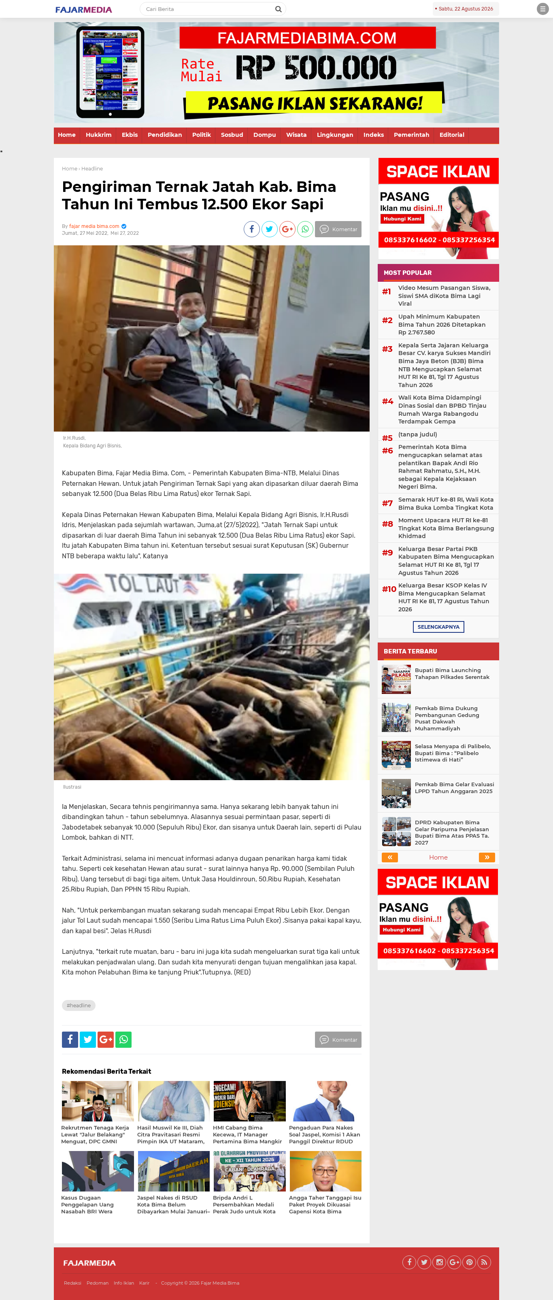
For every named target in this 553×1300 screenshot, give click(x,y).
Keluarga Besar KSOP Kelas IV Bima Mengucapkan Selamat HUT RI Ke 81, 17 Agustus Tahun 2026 (443, 597)
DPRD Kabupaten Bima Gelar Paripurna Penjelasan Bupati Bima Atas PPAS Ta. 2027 (452, 832)
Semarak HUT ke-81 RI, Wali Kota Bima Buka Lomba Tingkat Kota (446, 503)
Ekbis (130, 134)
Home (67, 134)
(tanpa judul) (417, 434)
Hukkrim (99, 134)
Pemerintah (412, 134)
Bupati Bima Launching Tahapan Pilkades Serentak (452, 673)
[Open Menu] (543, 9)
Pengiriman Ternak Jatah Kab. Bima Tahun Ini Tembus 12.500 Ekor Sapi (199, 195)
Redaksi (72, 1283)
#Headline (79, 1005)
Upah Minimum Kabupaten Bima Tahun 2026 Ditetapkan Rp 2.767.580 (442, 324)
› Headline (91, 169)
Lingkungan (335, 134)
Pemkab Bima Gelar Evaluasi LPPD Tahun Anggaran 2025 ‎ (454, 787)
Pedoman (97, 1283)
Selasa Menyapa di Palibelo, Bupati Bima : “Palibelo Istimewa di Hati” (453, 753)
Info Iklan (124, 1283)
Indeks (374, 134)
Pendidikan (165, 134)
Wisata (296, 134)
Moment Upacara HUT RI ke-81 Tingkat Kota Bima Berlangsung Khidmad (446, 528)
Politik (201, 134)
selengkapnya (438, 627)
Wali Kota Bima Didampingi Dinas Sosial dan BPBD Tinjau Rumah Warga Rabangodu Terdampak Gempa (442, 409)
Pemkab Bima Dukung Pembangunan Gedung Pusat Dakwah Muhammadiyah (447, 718)
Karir (144, 1283)
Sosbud (232, 134)
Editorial (452, 134)
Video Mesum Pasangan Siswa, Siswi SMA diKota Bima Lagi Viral (444, 295)
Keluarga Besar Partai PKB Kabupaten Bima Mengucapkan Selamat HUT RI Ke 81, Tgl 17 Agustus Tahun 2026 (446, 561)
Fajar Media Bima (220, 1283)
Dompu (264, 134)
